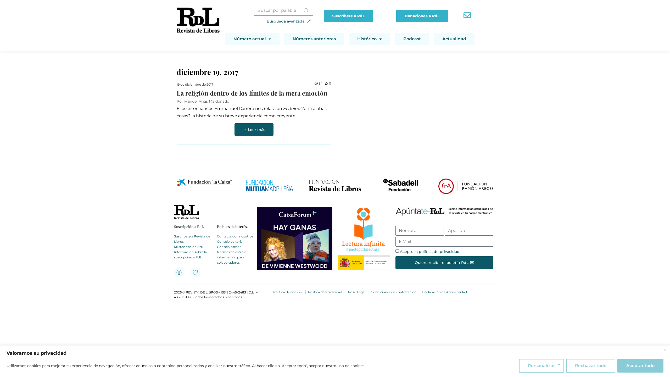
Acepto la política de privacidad (430, 251)
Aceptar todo (640, 365)
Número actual (249, 38)
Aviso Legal (356, 292)
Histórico (367, 38)
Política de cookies (288, 292)
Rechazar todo (590, 365)
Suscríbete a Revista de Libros (192, 238)
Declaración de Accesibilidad (444, 292)
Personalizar (541, 365)
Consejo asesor (229, 247)
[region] (335, 361)
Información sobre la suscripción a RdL (190, 254)
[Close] (664, 350)
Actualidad (454, 38)
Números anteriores (314, 38)
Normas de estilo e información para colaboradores (231, 257)
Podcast (412, 38)
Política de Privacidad (325, 292)
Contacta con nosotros (235, 236)
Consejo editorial (230, 241)
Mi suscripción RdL (189, 247)
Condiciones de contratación (393, 292)
